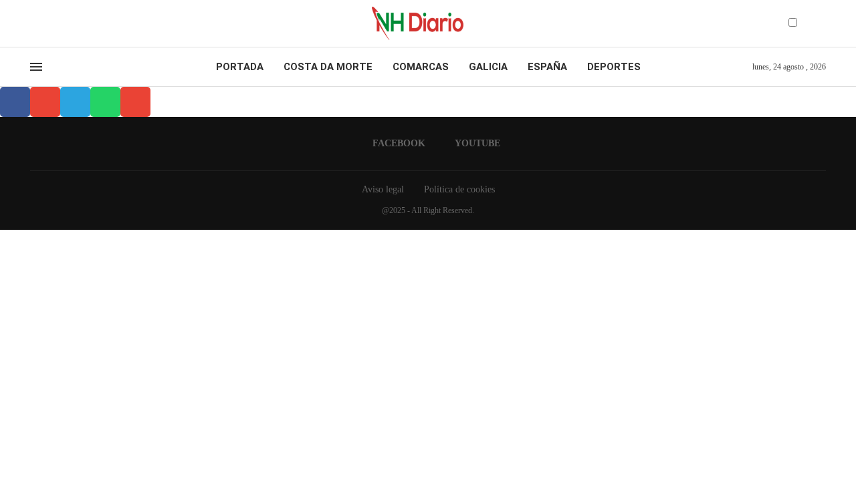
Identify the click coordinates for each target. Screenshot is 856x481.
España (547, 67)
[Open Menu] (36, 67)
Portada (239, 67)
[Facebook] (34, 23)
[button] (15, 102)
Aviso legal (383, 189)
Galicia (488, 67)
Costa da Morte (328, 67)
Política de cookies (459, 189)
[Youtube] (46, 23)
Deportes (614, 67)
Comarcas (421, 67)
